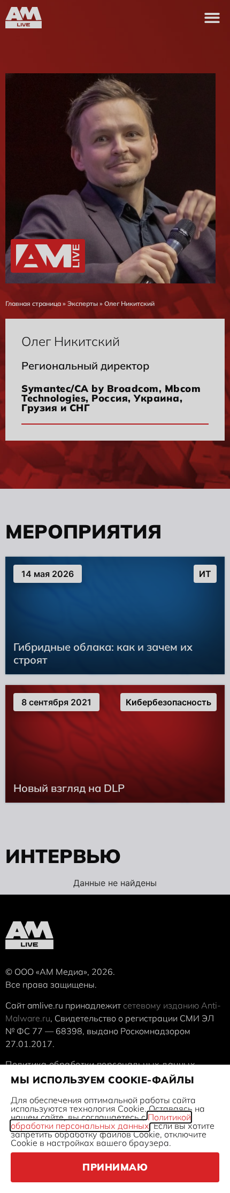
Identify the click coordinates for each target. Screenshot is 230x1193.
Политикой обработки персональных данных (101, 1121)
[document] (115, 596)
